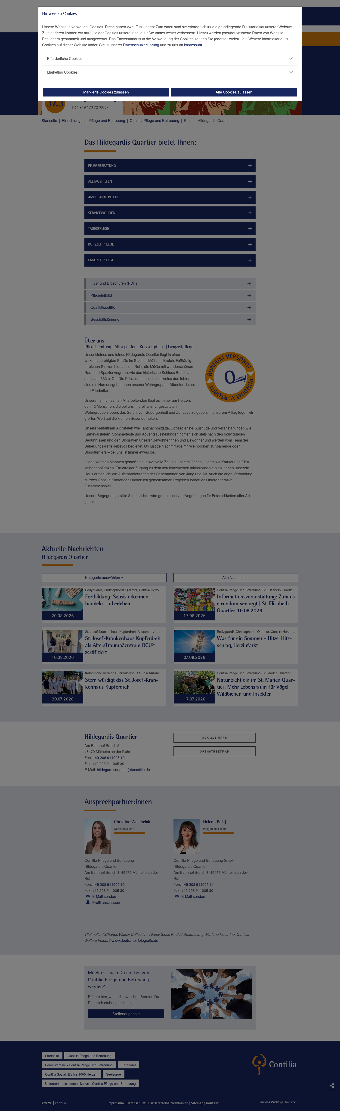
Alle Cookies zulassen (234, 92)
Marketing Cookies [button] (62, 72)
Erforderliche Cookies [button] (65, 58)
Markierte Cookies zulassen (106, 92)
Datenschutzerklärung (141, 44)
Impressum (193, 44)
